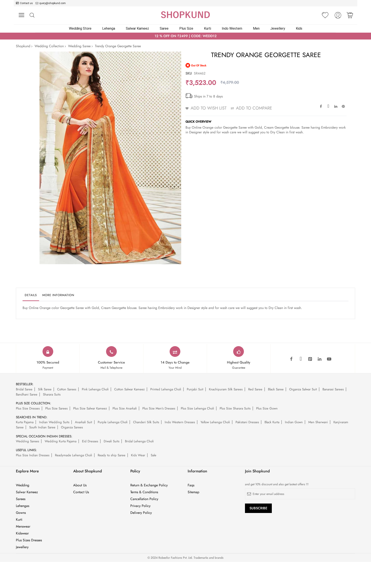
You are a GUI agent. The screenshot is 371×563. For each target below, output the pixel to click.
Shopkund (23, 46)
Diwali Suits (111, 441)
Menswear (23, 526)
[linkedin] (319, 359)
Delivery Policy (141, 513)
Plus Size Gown (267, 408)
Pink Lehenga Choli (95, 389)
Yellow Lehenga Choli (215, 422)
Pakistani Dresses (247, 422)
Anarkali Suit (83, 422)
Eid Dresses (90, 441)
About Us (80, 485)
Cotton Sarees (66, 389)
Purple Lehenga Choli (113, 422)
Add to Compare (254, 108)
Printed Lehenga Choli (165, 389)
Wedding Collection (49, 46)
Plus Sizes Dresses (29, 540)
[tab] (31, 296)
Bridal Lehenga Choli (139, 441)
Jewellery (22, 547)
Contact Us (81, 492)
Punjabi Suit (195, 389)
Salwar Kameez (27, 492)
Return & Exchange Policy (149, 485)
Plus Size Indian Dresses (32, 455)
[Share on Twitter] (328, 106)
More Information (58, 295)
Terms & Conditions (144, 492)
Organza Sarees (72, 427)
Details (31, 295)
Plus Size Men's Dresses (158, 408)
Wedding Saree (79, 46)
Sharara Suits (52, 394)
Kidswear (22, 533)
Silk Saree (45, 389)
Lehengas (22, 506)
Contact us (26, 3)
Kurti (19, 520)
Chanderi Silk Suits (146, 422)
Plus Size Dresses (28, 408)
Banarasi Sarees (333, 389)
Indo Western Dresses (180, 422)
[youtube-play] (329, 359)
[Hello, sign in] (338, 16)
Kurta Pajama (24, 422)
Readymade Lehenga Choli (73, 455)
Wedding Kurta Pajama (60, 441)
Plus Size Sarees (56, 408)
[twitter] (301, 359)
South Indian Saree (42, 427)
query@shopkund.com (52, 3)
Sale (153, 455)
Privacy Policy (140, 506)
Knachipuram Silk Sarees (226, 389)
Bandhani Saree (26, 394)
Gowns (21, 513)
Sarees (20, 499)
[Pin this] (343, 106)
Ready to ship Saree (111, 455)
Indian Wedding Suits (54, 422)
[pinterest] (310, 359)
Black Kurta (272, 422)
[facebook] (291, 359)
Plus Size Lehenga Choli (197, 408)
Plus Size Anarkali (125, 408)
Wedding (22, 485)
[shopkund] (185, 15)
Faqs (191, 485)
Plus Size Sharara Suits (235, 408)
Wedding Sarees (27, 441)
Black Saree (276, 389)
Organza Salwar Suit (303, 389)
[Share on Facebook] (321, 106)
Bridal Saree (24, 389)
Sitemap (193, 492)
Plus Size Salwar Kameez (90, 408)
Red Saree (255, 389)
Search (32, 15)
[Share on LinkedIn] (336, 106)
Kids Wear (138, 455)
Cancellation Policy (144, 499)
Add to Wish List (209, 108)
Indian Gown (294, 422)
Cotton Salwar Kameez (129, 389)
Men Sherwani (318, 422)
